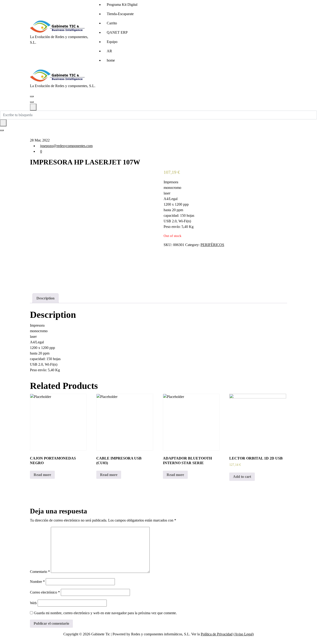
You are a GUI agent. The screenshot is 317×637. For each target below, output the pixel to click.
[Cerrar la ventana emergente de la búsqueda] (2, 130)
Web (33, 603)
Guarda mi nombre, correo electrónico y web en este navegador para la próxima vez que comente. (105, 613)
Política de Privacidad (217, 634)
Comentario (40, 572)
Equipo (112, 42)
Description (45, 298)
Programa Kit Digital (122, 5)
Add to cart (242, 477)
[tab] (45, 298)
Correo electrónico (45, 592)
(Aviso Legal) (243, 634)
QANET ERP (117, 32)
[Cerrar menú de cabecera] (32, 102)
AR (109, 51)
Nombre (37, 582)
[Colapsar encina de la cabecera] (33, 107)
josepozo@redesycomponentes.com (66, 146)
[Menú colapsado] (32, 96)
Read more (42, 475)
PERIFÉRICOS (212, 245)
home (111, 60)
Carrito (112, 23)
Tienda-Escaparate (120, 14)
